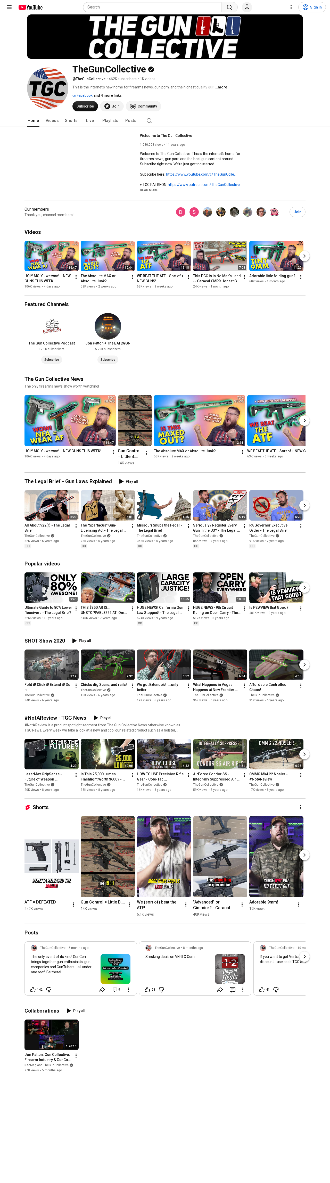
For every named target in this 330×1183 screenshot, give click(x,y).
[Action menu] (128, 989)
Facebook (84, 95)
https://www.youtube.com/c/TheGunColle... (201, 174)
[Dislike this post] (49, 989)
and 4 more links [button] (108, 95)
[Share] (102, 989)
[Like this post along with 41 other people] (262, 989)
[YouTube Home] (30, 7)
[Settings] (291, 7)
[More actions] (76, 277)
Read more (149, 190)
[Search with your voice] (247, 7)
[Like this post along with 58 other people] (147, 989)
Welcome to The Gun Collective (166, 136)
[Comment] (232, 989)
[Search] (229, 7)
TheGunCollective (37, 536)
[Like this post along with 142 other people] (33, 989)
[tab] (33, 120)
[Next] (304, 256)
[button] (149, 189)
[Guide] (9, 7)
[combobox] (153, 7)
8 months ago (193, 948)
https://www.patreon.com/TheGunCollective (204, 185)
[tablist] (165, 120)
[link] (80, 970)
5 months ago (78, 948)
